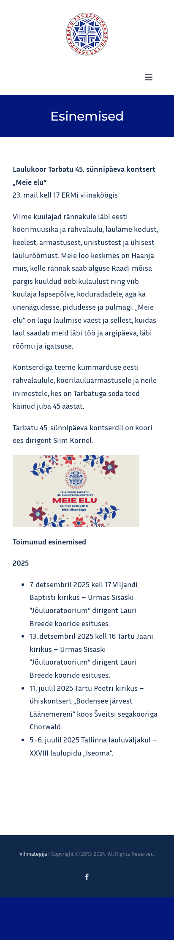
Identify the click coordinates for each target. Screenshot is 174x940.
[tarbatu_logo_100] (87, 16)
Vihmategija (33, 853)
